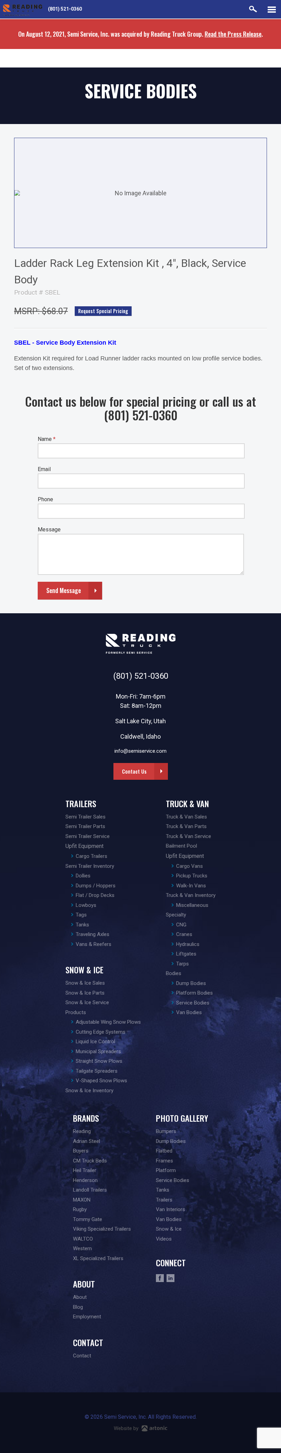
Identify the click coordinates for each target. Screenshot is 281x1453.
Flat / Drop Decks (95, 895)
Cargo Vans (189, 866)
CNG (181, 925)
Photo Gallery (182, 1118)
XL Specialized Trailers (98, 1258)
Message (49, 529)
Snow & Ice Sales (85, 983)
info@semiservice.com (140, 751)
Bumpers (166, 1131)
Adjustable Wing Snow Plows (108, 1022)
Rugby (80, 1209)
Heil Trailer (84, 1170)
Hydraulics (187, 944)
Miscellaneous (192, 905)
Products (75, 1012)
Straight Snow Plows (99, 1061)
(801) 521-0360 (65, 9)
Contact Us (134, 771)
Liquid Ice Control (95, 1041)
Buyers (80, 1151)
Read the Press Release (233, 33)
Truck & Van (187, 803)
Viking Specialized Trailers (102, 1229)
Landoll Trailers (90, 1190)
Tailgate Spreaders (97, 1071)
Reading (82, 1131)
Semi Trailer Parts (85, 826)
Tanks (82, 925)
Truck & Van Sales (186, 817)
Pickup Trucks (191, 876)
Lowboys (86, 905)
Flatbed (164, 1151)
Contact (88, 1342)
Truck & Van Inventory (191, 895)
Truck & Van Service (188, 836)
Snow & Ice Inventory (89, 1090)
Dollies (83, 876)
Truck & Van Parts (186, 826)
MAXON (81, 1200)
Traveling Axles (92, 934)
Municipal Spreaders (98, 1051)
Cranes (184, 934)
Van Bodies (189, 1012)
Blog (78, 1307)
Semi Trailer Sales (85, 817)
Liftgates (186, 954)
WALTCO (83, 1239)
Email (44, 469)
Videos (164, 1239)
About (84, 1284)
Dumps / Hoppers (95, 886)
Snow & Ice (84, 969)
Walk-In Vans (191, 886)
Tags (81, 915)
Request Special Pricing (103, 311)
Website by (127, 1428)
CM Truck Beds (90, 1161)
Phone (45, 499)
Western (82, 1248)
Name (47, 439)
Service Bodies (192, 1003)
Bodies (173, 973)
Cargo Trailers (91, 856)
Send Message (63, 590)
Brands (86, 1118)
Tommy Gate (87, 1219)
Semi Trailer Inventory (89, 866)
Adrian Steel (86, 1141)
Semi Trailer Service (87, 836)
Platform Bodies (194, 993)
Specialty (176, 915)
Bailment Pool (181, 846)
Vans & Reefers (93, 944)
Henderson (85, 1180)
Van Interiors (170, 1209)
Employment (87, 1317)
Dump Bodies (191, 983)
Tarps (182, 964)
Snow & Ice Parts (85, 993)
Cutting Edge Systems (100, 1032)
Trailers (80, 803)
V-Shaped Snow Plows (101, 1081)
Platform (166, 1170)
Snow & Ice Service (87, 1002)
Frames (164, 1161)
